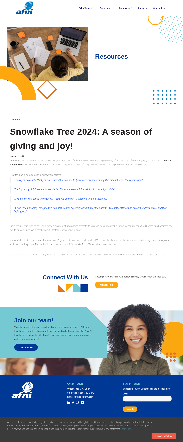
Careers (142, 8)
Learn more (26, 347)
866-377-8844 (82, 388)
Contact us (106, 284)
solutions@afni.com (83, 396)
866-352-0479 (87, 392)
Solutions (105, 8)
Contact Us (159, 8)
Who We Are (85, 8)
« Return (16, 120)
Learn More (126, 429)
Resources (124, 8)
